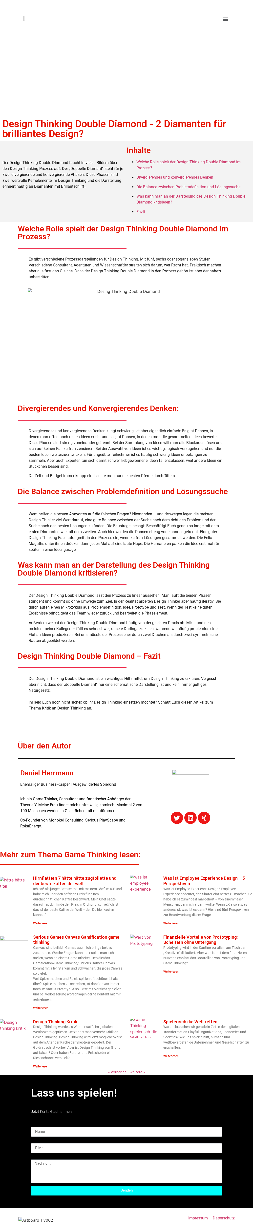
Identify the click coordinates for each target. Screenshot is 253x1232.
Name (36, 1125)
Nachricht (39, 1157)
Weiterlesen (40, 923)
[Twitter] (177, 818)
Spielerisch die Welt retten (190, 1021)
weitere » (137, 1071)
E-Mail (36, 1141)
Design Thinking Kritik (55, 1021)
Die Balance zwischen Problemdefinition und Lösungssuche (188, 187)
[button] (225, 19)
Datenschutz (224, 1218)
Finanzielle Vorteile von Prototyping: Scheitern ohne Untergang (200, 939)
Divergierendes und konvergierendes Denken (174, 177)
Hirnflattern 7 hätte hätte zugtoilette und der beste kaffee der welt (74, 881)
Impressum (198, 1218)
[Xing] (204, 818)
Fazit (140, 211)
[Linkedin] (190, 818)
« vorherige (117, 1071)
